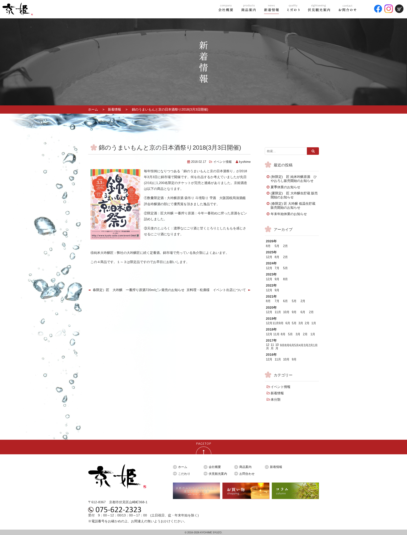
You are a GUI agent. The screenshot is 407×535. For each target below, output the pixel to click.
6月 (285, 301)
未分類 (276, 399)
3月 (300, 323)
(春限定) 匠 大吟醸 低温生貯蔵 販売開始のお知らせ (293, 205)
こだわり (184, 473)
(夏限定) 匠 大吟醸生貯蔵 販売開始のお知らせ (294, 195)
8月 (268, 246)
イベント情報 (222, 162)
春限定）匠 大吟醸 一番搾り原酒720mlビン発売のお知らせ (138, 290)
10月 (286, 312)
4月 (301, 345)
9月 (277, 279)
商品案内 (245, 467)
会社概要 (215, 467)
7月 (277, 268)
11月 (278, 312)
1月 (313, 323)
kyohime (245, 162)
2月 (285, 246)
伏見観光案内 (218, 473)
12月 (269, 257)
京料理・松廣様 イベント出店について (216, 290)
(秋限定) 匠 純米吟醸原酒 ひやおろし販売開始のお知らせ (294, 179)
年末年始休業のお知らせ (289, 214)
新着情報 (114, 109)
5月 (277, 246)
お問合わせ (247, 473)
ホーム (93, 109)
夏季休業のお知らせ (285, 187)
